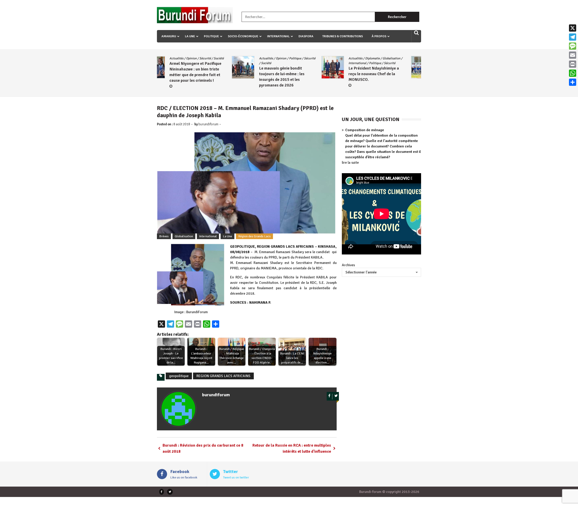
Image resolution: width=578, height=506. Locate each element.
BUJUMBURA (371, 58)
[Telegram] (572, 37)
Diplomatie (297, 58)
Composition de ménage (364, 130)
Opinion (206, 58)
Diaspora (305, 36)
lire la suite (350, 162)
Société (191, 63)
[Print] (572, 64)
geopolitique (179, 376)
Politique (211, 36)
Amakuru (168, 36)
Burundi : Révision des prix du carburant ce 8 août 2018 (203, 448)
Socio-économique (243, 36)
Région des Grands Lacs (254, 236)
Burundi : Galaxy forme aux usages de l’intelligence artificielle (387, 78)
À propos (379, 36)
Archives (348, 265)
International (278, 36)
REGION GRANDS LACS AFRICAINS (223, 376)
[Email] (572, 55)
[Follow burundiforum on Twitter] (336, 396)
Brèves (164, 236)
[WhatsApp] (572, 73)
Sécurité (234, 58)
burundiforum (208, 124)
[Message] (572, 46)
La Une (190, 36)
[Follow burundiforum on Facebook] (329, 396)
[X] (572, 28)
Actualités (191, 58)
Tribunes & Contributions (342, 36)
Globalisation (317, 58)
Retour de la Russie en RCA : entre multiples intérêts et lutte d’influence (291, 448)
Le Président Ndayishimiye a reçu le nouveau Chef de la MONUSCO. (299, 74)
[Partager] (572, 82)
